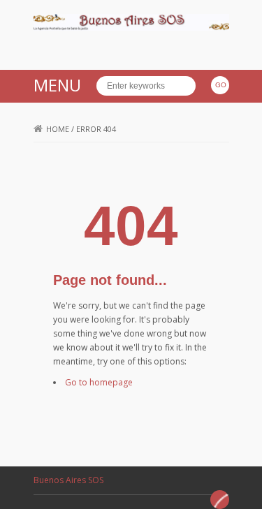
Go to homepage (99, 382)
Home (57, 129)
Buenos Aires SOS (68, 480)
